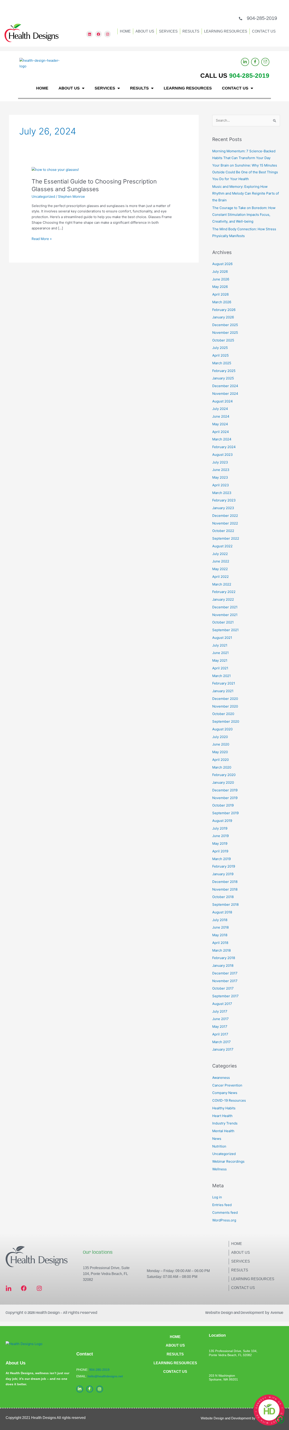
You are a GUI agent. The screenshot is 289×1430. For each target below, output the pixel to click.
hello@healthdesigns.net (105, 1376)
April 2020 (220, 759)
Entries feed (222, 1205)
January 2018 (222, 965)
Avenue (276, 1313)
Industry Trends (225, 1123)
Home (236, 1244)
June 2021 (220, 653)
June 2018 (220, 927)
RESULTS (190, 31)
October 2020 (223, 714)
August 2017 (222, 1004)
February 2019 (223, 866)
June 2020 (220, 744)
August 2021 (222, 637)
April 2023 (220, 485)
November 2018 (225, 889)
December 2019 (225, 790)
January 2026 (223, 317)
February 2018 (223, 958)
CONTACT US (264, 31)
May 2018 (219, 935)
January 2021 (222, 691)
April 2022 (220, 576)
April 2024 (220, 432)
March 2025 (221, 363)
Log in (217, 1197)
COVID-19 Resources (229, 1100)
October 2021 (223, 622)
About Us (240, 1252)
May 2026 (220, 287)
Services (240, 1261)
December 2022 (225, 515)
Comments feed (225, 1212)
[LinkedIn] (245, 62)
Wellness (219, 1169)
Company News (224, 1093)
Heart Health (222, 1116)
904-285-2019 (262, 18)
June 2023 (220, 470)
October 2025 (223, 340)
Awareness (221, 1077)
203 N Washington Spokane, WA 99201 (223, 1377)
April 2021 (220, 668)
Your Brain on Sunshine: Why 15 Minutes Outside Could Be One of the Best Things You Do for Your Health (245, 172)
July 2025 (220, 348)
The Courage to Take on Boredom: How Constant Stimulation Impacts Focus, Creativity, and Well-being (243, 214)
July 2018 (219, 920)
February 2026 (223, 310)
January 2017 (222, 1049)
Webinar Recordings (228, 1161)
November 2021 (225, 615)
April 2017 (220, 1034)
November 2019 (225, 798)
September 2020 (225, 721)
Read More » (42, 238)
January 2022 (223, 599)
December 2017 (225, 973)
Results (239, 1270)
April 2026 (220, 294)
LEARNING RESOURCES (225, 31)
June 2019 (220, 836)
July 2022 (220, 554)
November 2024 (225, 393)
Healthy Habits (223, 1108)
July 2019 (219, 828)
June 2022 (220, 561)
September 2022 (225, 538)
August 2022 (222, 546)
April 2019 (220, 851)
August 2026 (222, 264)
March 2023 (221, 493)
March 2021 (221, 676)
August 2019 (222, 820)
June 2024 (220, 416)
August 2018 (222, 912)
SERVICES (168, 31)
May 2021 (219, 660)
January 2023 (223, 508)
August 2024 (222, 401)
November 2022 (225, 523)
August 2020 (222, 729)
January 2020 (223, 782)
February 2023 (224, 500)
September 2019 (225, 813)
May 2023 (220, 477)
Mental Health (223, 1131)
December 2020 (225, 698)
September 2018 (225, 904)
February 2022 (223, 592)
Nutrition (219, 1146)
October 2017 (223, 988)
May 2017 (219, 1026)
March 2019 (221, 859)
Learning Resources (252, 1279)
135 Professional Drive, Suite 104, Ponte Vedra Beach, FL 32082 (106, 1274)
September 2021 (225, 630)
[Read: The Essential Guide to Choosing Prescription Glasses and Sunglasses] (55, 169)
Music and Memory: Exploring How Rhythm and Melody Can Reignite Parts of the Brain (245, 193)
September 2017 (225, 996)
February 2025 (223, 371)
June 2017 (220, 1019)
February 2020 (223, 775)
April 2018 (220, 943)
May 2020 (220, 752)
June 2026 (220, 279)
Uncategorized (43, 196)
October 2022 (223, 531)
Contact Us (243, 1288)
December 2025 (225, 325)
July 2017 (219, 1011)
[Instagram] (99, 1389)
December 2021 (225, 607)
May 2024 (220, 424)
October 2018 (223, 897)
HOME (125, 31)
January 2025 (223, 378)
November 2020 (225, 706)
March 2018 (221, 950)
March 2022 (221, 584)
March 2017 (221, 1042)
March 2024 (221, 439)
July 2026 (220, 271)
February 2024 (224, 447)
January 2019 (222, 874)
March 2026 (221, 302)
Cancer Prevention (227, 1085)
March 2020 (221, 767)
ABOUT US (144, 31)
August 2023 (222, 454)
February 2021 (223, 683)
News (216, 1138)
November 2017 (225, 981)
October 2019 (223, 805)
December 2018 (225, 882)
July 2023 (220, 462)
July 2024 (220, 409)
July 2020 (220, 737)
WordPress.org (224, 1220)
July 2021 (219, 645)
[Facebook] (255, 62)
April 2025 (220, 355)
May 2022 (220, 569)
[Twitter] (265, 62)
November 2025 (225, 332)
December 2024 (225, 386)
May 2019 (219, 843)
